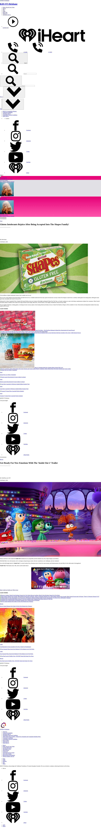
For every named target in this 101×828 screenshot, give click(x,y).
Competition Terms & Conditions (10, 115)
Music (4, 763)
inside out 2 (10, 590)
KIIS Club (5, 12)
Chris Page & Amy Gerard (8, 752)
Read (4, 758)
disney (1, 590)
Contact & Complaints (7, 112)
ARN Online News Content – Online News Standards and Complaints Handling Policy (22, 736)
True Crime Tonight (7, 753)
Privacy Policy (6, 740)
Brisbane (5, 761)
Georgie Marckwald (7, 747)
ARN (4, 825)
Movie (14, 590)
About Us (5, 731)
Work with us (6, 116)
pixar (17, 590)
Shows (4, 8)
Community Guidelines (8, 737)
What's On (5, 13)
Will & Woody (6, 750)
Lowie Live (5, 751)
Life (4, 762)
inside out (5, 590)
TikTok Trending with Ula (8, 756)
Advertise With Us (7, 734)
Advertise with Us (7, 14)
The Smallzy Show (7, 749)
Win (4, 9)
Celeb (4, 11)
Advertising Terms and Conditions (10, 735)
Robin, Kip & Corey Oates (8, 7)
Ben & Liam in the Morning (9, 755)
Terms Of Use (6, 741)
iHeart (4, 826)
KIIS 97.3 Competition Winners (10, 111)
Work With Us (6, 742)
